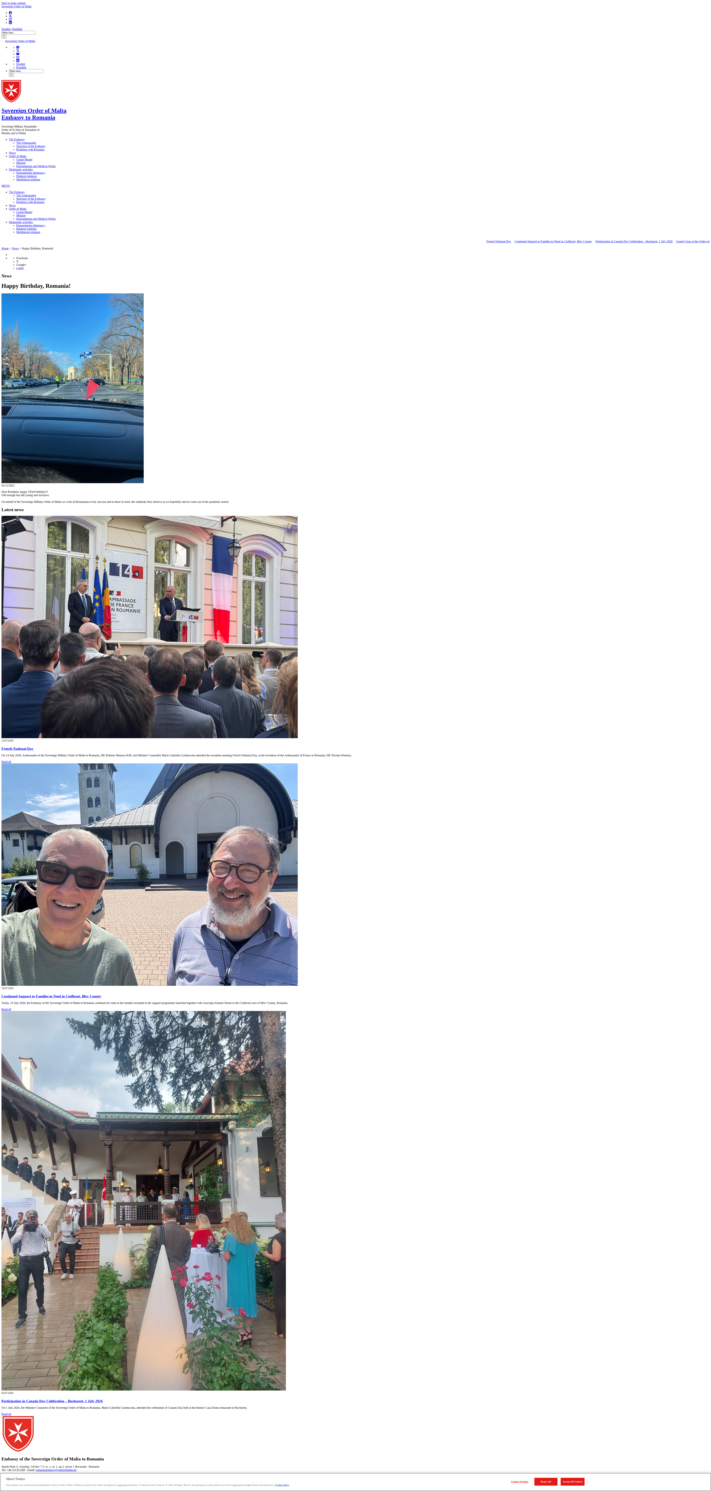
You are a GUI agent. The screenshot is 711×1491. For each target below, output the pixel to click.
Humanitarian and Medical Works (36, 166)
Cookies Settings (519, 1481)
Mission (21, 162)
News (12, 152)
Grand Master (24, 159)
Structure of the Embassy (31, 146)
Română (17, 29)
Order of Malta (17, 156)
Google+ (21, 264)
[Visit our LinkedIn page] (10, 22)
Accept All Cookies (573, 1481)
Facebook (22, 258)
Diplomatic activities (21, 169)
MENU (5, 185)
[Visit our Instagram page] (10, 19)
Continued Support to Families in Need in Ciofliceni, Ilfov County (438, 241)
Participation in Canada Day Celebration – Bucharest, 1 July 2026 (519, 241)
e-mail (20, 268)
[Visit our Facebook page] (10, 12)
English (6, 29)
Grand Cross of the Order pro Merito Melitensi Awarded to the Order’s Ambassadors (610, 241)
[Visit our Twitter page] (10, 16)
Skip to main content (13, 3)
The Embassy (17, 139)
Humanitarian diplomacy (30, 172)
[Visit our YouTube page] (17, 54)
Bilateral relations (26, 176)
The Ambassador (26, 142)
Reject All (546, 1481)
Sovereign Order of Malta (16, 6)
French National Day (383, 241)
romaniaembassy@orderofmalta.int (56, 1470)
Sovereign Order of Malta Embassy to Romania (33, 114)
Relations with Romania (30, 149)
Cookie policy (282, 1484)
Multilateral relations (28, 179)
